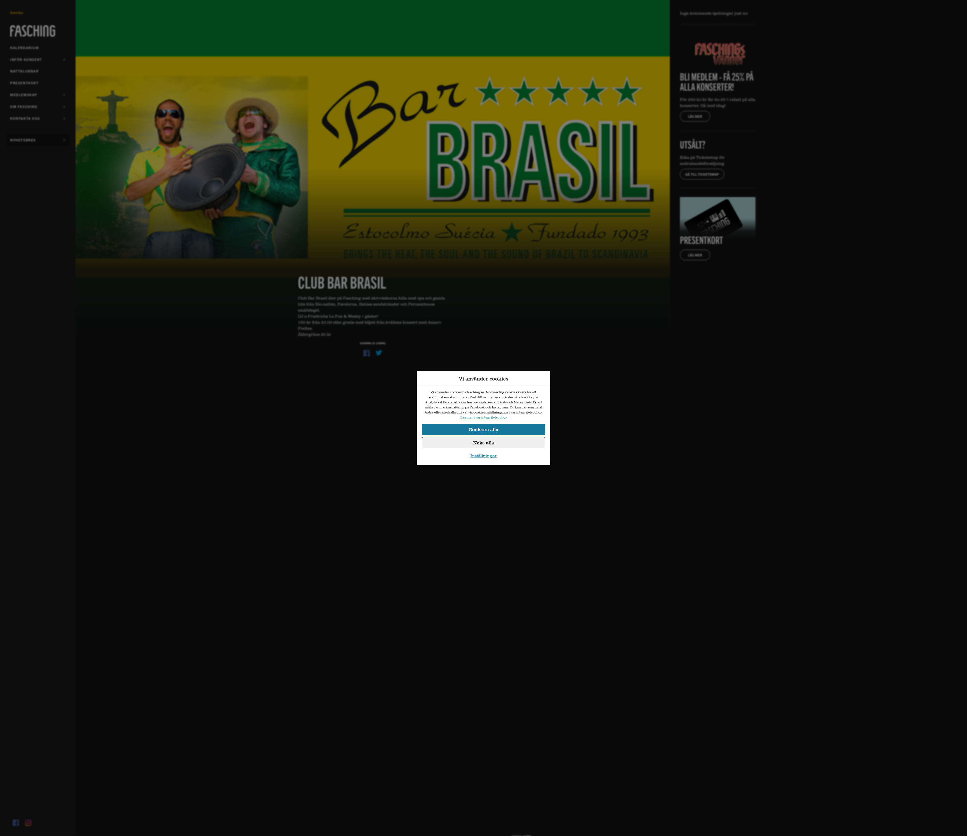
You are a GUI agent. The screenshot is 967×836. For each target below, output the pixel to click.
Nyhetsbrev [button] (23, 141)
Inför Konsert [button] (26, 61)
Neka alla (483, 443)
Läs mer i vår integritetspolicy (483, 417)
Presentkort (24, 83)
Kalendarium (24, 47)
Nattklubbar (24, 71)
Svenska (16, 12)
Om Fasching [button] (24, 108)
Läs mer (695, 116)
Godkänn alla (483, 429)
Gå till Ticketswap (702, 174)
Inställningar (483, 456)
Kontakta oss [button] (25, 120)
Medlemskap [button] (23, 96)
